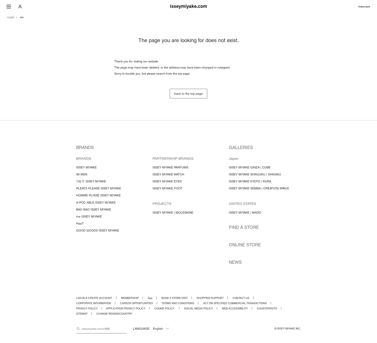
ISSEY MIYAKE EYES (167, 181)
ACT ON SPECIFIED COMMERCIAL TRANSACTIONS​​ (235, 303)
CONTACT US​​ (241, 298)
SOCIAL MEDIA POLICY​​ (198, 308)
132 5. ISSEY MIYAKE (91, 181)
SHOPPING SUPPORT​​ (210, 298)
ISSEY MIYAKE (86, 167)
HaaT (80, 223)
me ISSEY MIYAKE (89, 216)
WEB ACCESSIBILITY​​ (235, 308)
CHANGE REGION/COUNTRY (114, 313)
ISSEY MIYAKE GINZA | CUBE (250, 167)
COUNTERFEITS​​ (267, 308)
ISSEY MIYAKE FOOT (167, 188)
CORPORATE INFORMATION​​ (93, 303)
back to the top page (188, 93)
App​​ (150, 298)
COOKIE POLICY (164, 308)
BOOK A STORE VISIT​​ (174, 298)
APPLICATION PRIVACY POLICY (125, 308)
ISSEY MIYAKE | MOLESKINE (173, 212)
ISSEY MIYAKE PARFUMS (170, 167)
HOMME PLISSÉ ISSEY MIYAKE (98, 195)
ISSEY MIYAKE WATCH (168, 174)
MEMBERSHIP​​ (130, 298)
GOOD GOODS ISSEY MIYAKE (97, 230)
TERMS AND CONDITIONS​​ (178, 303)
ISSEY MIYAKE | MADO (245, 212)
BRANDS (85, 147)
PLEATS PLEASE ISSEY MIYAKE (98, 188)
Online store (364, 6)
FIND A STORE (244, 227)
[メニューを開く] (8, 6)
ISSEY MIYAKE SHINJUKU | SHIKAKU (255, 174)
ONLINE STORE (245, 244)
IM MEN (81, 174)
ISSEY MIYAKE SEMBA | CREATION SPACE (259, 188)
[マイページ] (20, 6)
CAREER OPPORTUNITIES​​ (136, 303)
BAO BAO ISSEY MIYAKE (93, 209)
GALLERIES (241, 147)
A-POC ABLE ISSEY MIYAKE (96, 202)
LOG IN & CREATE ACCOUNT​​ (94, 298)
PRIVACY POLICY (87, 308)
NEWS (235, 262)
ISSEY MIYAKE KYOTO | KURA (250, 181)
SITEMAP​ (81, 313)
